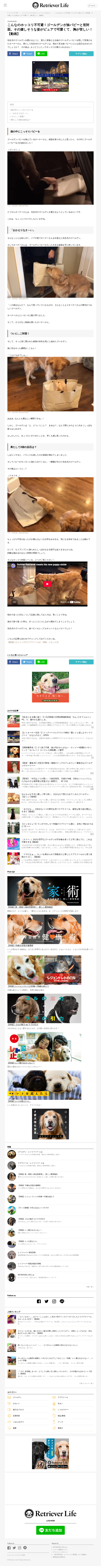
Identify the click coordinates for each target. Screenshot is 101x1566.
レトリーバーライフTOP (17, 1555)
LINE (43, 53)
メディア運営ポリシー (60, 1550)
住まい (60, 1403)
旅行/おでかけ (18, 1409)
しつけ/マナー (63, 1409)
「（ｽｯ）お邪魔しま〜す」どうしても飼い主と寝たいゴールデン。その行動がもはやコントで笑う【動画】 (55, 1372)
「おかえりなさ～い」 (20, 113)
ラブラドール (63, 1397)
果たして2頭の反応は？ (21, 120)
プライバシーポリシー (60, 1552)
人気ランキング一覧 (86, 1383)
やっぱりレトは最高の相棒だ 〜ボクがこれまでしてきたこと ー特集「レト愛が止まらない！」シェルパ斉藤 (55, 1359)
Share (15, 53)
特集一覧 (90, 1287)
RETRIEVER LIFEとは (60, 1547)
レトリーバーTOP (12, 13)
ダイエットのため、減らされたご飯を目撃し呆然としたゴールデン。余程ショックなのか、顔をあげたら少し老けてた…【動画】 (55, 1332)
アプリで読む (81, 53)
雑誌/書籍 (61, 1416)
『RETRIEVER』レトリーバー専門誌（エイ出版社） (70, 1554)
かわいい (48, 13)
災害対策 (16, 1416)
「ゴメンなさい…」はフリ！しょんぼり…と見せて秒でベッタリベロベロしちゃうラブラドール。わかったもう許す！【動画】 (55, 1318)
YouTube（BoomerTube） (20, 206)
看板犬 (60, 1428)
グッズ (60, 1422)
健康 (14, 1428)
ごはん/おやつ (18, 1422)
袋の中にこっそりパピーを (22, 110)
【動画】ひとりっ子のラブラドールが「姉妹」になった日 (33, 642)
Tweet (29, 53)
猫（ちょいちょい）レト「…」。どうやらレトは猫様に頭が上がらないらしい (48, 1345)
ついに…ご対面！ (18, 116)
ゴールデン (33, 13)
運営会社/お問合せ (59, 1557)
